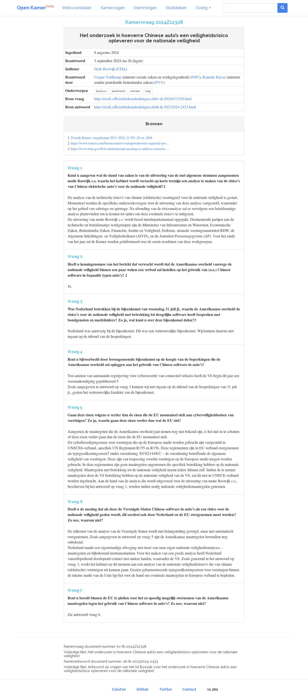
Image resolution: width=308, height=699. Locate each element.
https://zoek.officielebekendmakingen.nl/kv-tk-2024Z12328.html (143, 98)
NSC (195, 76)
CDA (121, 68)
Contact (189, 689)
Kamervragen (113, 8)
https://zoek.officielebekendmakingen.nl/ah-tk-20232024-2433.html (145, 106)
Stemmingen (145, 8)
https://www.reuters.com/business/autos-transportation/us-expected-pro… (120, 143)
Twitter (165, 689)
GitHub (142, 689)
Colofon (119, 689)
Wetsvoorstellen (76, 8)
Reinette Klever (214, 76)
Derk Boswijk (104, 68)
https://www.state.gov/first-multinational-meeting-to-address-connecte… (119, 148)
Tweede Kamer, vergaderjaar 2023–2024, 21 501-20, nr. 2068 (111, 137)
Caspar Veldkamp (107, 76)
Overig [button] (202, 8)
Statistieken (176, 8)
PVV (159, 82)
